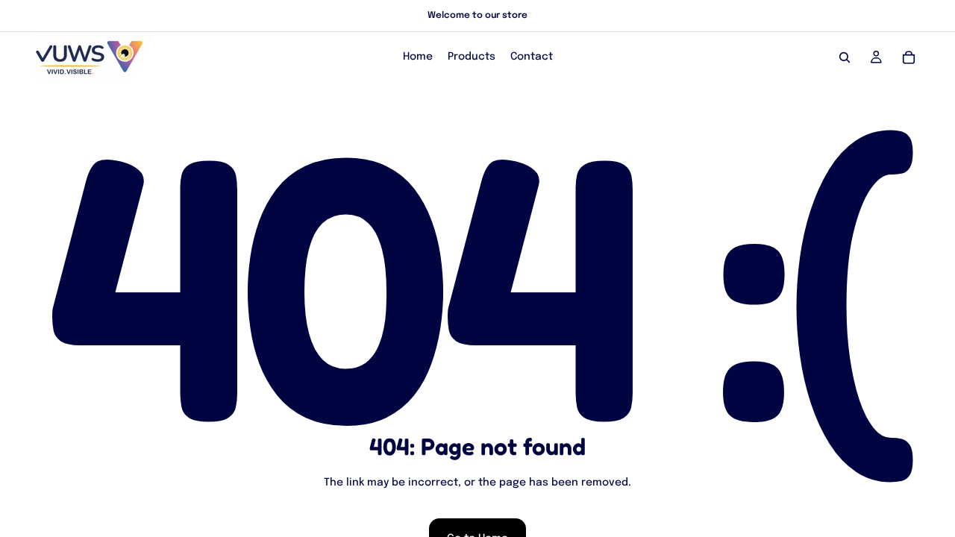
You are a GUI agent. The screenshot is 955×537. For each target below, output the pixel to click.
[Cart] (908, 57)
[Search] (844, 57)
